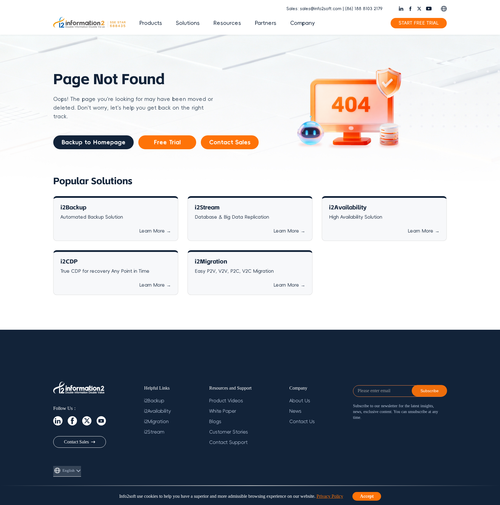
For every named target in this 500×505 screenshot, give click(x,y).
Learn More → (155, 231)
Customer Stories (228, 432)
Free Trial (167, 142)
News (295, 411)
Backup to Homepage (93, 142)
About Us (299, 400)
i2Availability (157, 411)
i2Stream (154, 432)
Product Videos (226, 400)
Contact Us (302, 421)
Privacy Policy (330, 496)
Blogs (215, 421)
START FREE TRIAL (419, 23)
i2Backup (154, 400)
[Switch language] (444, 9)
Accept (367, 496)
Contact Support (228, 442)
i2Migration (156, 421)
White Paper (222, 411)
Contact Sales (230, 142)
